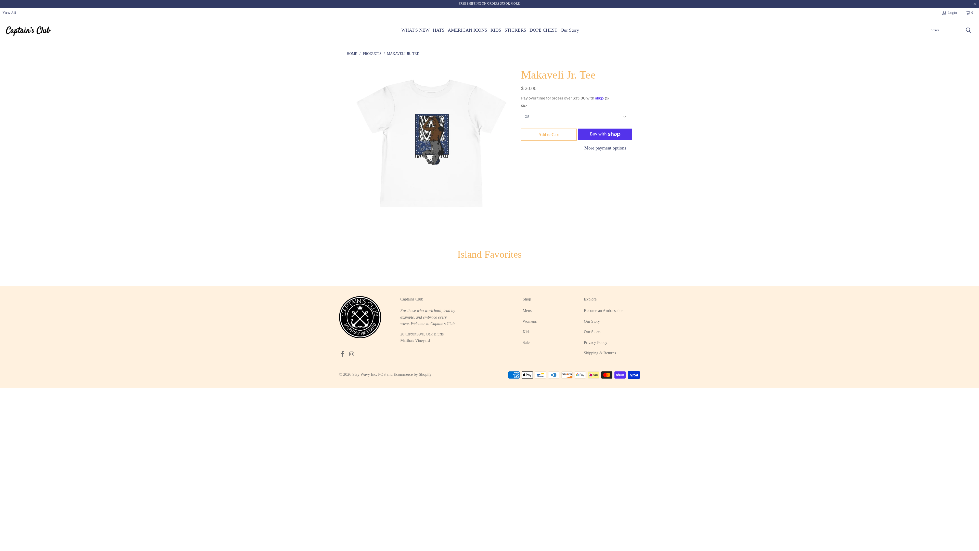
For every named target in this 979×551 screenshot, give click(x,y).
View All (9, 13)
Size (524, 106)
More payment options (605, 148)
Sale (526, 342)
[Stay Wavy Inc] (28, 30)
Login (952, 13)
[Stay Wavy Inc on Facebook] (343, 354)
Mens (527, 310)
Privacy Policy (595, 342)
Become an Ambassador (603, 310)
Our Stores (592, 332)
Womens (530, 321)
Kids (526, 332)
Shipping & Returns (600, 353)
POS (382, 374)
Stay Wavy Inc (364, 374)
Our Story (592, 321)
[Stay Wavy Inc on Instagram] (352, 354)
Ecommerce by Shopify (413, 374)
